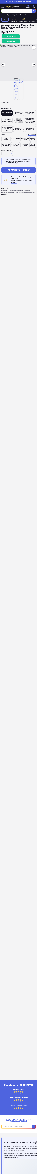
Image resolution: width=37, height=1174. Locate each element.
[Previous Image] (3, 64)
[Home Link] (12, 6)
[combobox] (16, 11)
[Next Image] (34, 64)
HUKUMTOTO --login (18, 170)
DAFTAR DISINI (11, 36)
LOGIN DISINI (11, 41)
